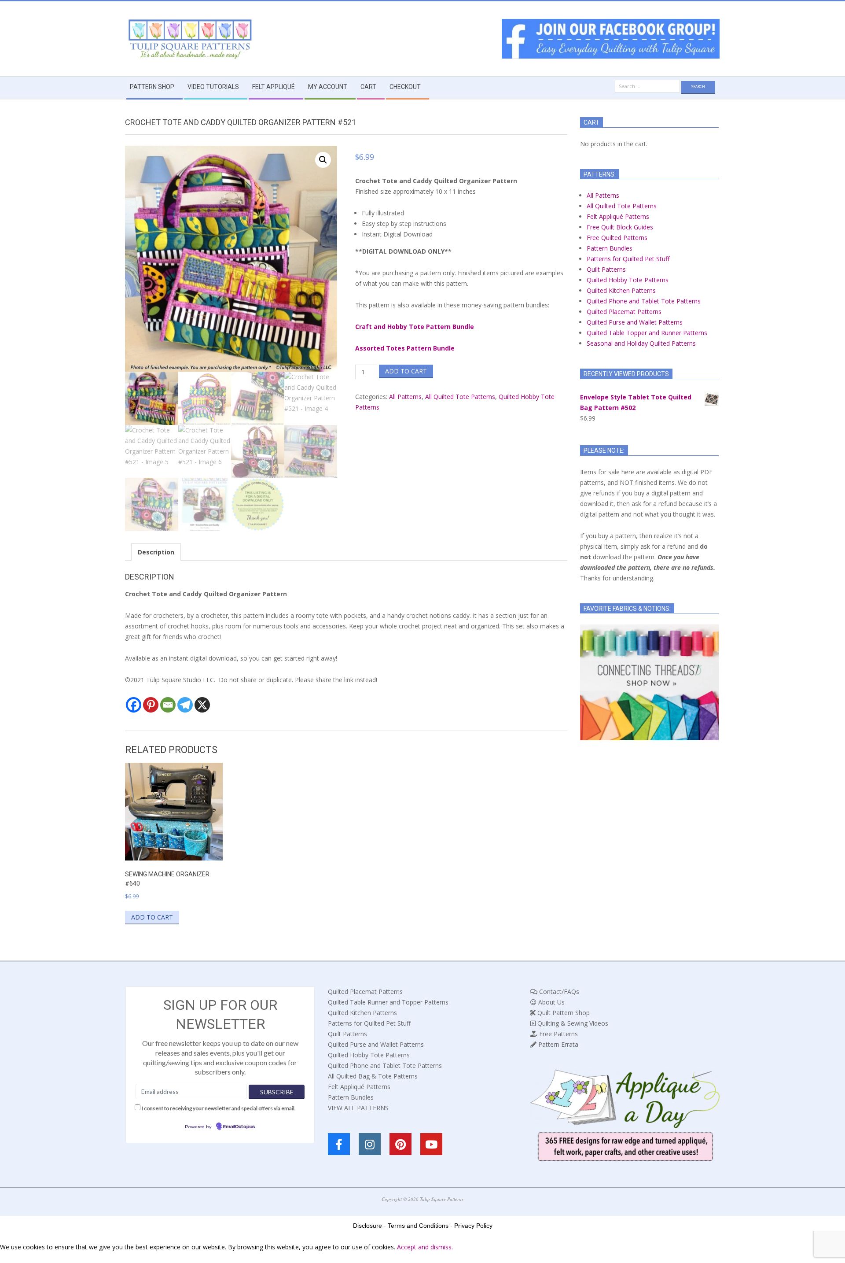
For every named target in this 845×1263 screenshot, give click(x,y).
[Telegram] (185, 705)
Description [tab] (156, 552)
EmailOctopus (239, 1127)
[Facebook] (133, 705)
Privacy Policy (473, 1225)
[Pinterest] (150, 705)
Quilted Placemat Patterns (624, 311)
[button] (323, 160)
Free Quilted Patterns (617, 237)
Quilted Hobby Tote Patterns (628, 280)
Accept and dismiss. (425, 1247)
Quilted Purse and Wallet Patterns (635, 322)
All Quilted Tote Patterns (460, 396)
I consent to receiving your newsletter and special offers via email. (219, 1108)
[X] (202, 705)
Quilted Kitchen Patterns (621, 290)
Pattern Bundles (609, 248)
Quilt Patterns (606, 269)
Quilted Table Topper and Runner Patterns (647, 333)
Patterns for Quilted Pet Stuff (628, 259)
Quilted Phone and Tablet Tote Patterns (644, 301)
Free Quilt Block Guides (620, 227)
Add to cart (406, 371)
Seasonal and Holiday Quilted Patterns (641, 343)
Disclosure (367, 1225)
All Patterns (405, 396)
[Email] (168, 705)
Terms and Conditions (418, 1225)
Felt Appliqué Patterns (618, 216)
